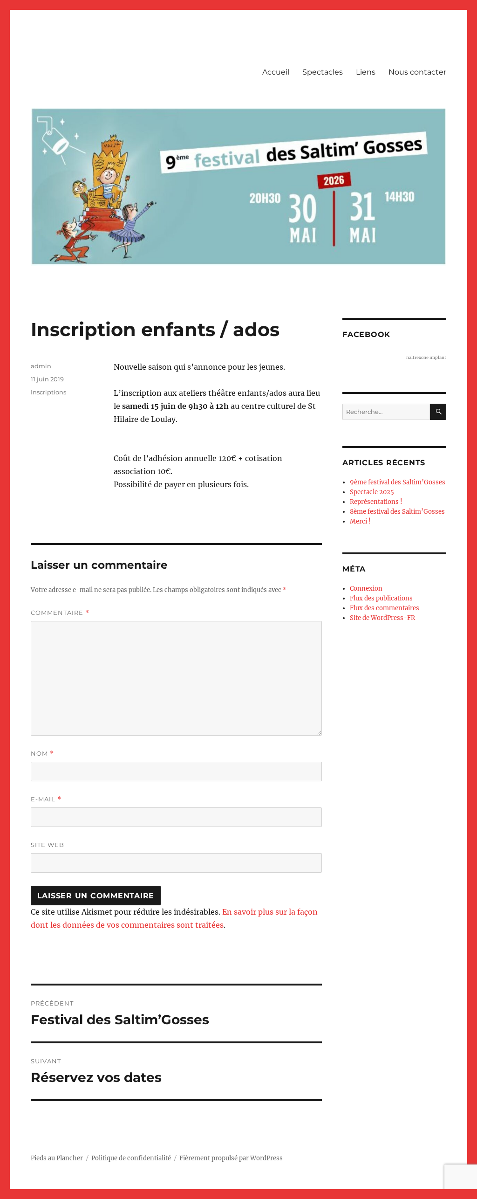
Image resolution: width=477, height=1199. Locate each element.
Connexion (366, 589)
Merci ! (360, 521)
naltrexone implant (426, 357)
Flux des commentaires (384, 608)
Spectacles (322, 72)
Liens (365, 72)
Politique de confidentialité (131, 1158)
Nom (42, 754)
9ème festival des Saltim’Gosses (397, 482)
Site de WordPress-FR (382, 618)
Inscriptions (48, 392)
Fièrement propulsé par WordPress (231, 1158)
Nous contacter (417, 72)
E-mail (46, 799)
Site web (47, 844)
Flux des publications (381, 598)
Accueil (275, 72)
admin (41, 366)
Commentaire (60, 613)
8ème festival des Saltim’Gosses (397, 512)
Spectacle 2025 (372, 492)
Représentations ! (376, 502)
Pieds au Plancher (57, 1158)
